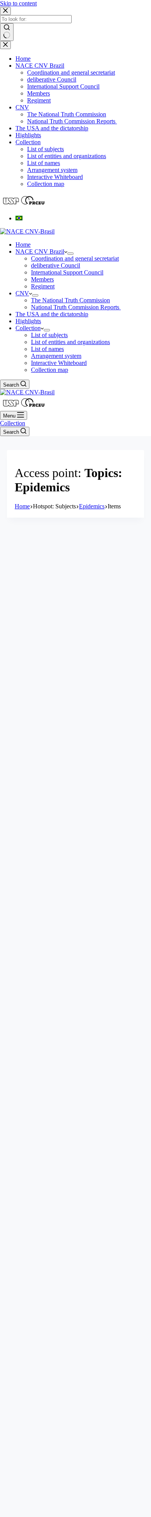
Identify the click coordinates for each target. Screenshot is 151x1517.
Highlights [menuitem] (28, 135)
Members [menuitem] (38, 93)
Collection (12, 423)
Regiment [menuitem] (39, 100)
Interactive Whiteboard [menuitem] (55, 177)
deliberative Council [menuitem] (51, 79)
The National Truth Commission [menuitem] (66, 114)
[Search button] (7, 32)
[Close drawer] (5, 45)
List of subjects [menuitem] (45, 149)
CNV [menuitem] (22, 107)
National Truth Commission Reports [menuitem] (72, 121)
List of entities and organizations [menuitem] (66, 156)
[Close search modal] (5, 11)
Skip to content (18, 3)
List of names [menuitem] (43, 163)
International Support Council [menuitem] (63, 86)
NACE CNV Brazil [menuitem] (39, 65)
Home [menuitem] (23, 58)
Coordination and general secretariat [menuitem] (71, 72)
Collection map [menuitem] (45, 184)
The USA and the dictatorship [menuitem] (51, 128)
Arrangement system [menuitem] (52, 170)
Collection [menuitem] (28, 142)
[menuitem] (18, 218)
